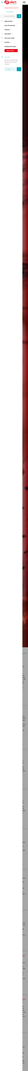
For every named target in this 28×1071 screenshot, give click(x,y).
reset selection (10, 12)
